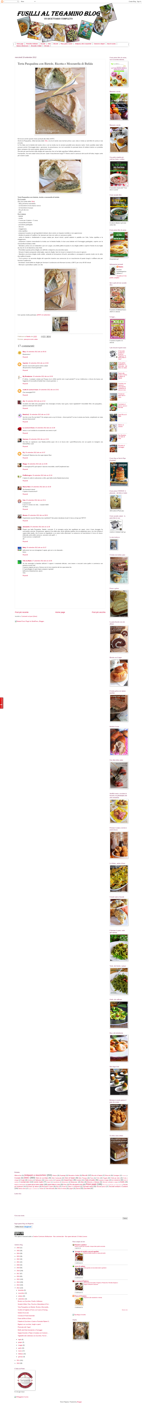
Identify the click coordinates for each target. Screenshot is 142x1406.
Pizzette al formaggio (121, 446)
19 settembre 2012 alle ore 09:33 (36, 351)
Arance (54, 1175)
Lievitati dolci (25, 1182)
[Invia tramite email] (42, 337)
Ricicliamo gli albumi (32, 1186)
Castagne (116, 1175)
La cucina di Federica (82, 1281)
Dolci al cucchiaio (42, 1178)
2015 (18, 1279)
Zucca (78, 1188)
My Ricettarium (27, 376)
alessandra (26, 527)
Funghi (23, 1180)
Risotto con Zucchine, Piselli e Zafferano (30, 1301)
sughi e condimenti (33, 1188)
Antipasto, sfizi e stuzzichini (83, 44)
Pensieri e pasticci (81, 1245)
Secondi (42, 44)
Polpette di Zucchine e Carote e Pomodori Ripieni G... (34, 1321)
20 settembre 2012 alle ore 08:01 (38, 515)
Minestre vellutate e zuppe (110, 1182)
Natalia (121, 267)
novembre (21, 1293)
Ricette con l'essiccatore (116, 1184)
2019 (18, 1268)
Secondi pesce (101, 1186)
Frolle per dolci (115, 1178)
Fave (91, 1178)
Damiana (25, 439)
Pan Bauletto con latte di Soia (122, 436)
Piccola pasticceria (76, 1184)
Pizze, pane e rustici (66, 44)
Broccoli (107, 1175)
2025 (18, 1250)
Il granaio (58, 1180)
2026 (18, 1247)
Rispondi (25, 357)
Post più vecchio (99, 612)
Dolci (49, 44)
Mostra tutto (125, 1309)
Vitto (46, 141)
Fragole (105, 1178)
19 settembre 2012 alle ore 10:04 (38, 363)
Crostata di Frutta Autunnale (26, 1315)
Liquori (49, 1182)
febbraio (20, 1354)
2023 (18, 1256)
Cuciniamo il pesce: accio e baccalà (122, 405)
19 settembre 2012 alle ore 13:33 (39, 439)
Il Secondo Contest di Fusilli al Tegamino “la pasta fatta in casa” (122, 355)
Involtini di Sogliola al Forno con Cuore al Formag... (33, 1310)
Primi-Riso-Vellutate (32, 44)
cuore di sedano (80, 1266)
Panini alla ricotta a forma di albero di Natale (122, 375)
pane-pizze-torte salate (31, 339)
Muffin (122, 1182)
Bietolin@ (26, 414)
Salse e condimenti (74, 1186)
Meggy (25, 464)
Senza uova (22, 1188)
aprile (20, 1348)
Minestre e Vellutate (93, 1182)
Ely (24, 452)
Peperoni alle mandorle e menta (93, 1297)
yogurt (71, 1188)
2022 (18, 1259)
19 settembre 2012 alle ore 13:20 (39, 414)
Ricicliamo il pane (47, 1186)
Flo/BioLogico (27, 475)
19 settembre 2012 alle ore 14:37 (35, 452)
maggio (20, 1345)
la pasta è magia (104, 1180)
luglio (20, 1339)
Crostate (17, 1178)
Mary (24, 351)
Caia (24, 500)
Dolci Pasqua (83, 1178)
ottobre (20, 1296)
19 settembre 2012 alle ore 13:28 (45, 428)
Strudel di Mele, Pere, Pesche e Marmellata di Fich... (34, 1304)
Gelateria (30, 1180)
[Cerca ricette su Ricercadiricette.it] (79, 1314)
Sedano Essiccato (23, 1313)
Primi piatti (91, 1184)
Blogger (79, 1402)
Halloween (38, 1180)
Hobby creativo (48, 1180)
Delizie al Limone (121, 425)
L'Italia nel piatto (89, 1180)
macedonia (56, 1182)
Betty (24, 547)
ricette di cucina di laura (30, 389)
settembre (21, 1299)
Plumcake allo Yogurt (24, 1327)
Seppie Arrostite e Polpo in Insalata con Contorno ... (33, 1333)
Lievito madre (38, 1182)
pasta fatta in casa (54, 1184)
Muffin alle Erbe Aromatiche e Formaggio (30, 1330)
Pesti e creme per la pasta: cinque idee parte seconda (90, 1246)
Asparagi (62, 1175)
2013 (18, 1285)
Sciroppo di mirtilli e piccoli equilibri (87, 1251)
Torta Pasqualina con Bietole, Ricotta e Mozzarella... (33, 1307)
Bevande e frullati (36, 46)
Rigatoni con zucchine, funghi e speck (29, 1324)
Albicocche (17, 1175)
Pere (65, 1184)
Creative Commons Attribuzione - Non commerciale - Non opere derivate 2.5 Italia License (60, 1236)
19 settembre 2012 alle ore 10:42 (49, 389)
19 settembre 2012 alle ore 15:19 (42, 475)
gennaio (20, 1357)
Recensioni (105, 1184)
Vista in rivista (61, 1188)
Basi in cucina (111, 44)
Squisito (25, 363)
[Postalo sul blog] (44, 337)
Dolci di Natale (70, 1178)
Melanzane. (74, 1182)
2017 (18, 1273)
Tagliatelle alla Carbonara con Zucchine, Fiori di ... (33, 1336)
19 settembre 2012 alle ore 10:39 (43, 376)
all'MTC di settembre (43, 315)
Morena (25, 515)
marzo (20, 1351)
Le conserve (116, 1180)
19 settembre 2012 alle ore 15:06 (37, 464)
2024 (18, 1253)
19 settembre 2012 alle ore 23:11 (36, 500)
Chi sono (46, 46)
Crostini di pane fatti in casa (121, 395)
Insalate (78, 1180)
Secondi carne (88, 1186)
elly (24, 401)
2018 (18, 1270)
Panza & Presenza (80, 1296)
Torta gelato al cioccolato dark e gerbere (95, 1268)
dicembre (21, 1290)
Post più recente (21, 612)
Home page (20, 44)
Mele (82, 1182)
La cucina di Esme (29, 428)
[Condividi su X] (46, 337)
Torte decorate (50, 1188)
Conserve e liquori (99, 44)
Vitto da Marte (27, 561)
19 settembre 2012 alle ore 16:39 (41, 487)
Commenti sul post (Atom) (29, 616)
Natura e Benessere (22, 46)
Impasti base (68, 1180)
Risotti (64, 1186)
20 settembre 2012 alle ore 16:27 (36, 547)
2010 (18, 1363)
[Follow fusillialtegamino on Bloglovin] (23, 1228)
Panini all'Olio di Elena (24, 1318)
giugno (20, 1342)
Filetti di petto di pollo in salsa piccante (95, 1253)
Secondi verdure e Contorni (118, 1186)
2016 (18, 1276)
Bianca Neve (27, 487)
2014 (18, 1282)
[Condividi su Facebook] (48, 337)
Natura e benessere (20, 1184)
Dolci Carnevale (56, 1178)
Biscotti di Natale (97, 1175)
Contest (124, 1175)
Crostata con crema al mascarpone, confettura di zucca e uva (122, 387)
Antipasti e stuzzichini (35, 1175)
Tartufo (41, 1188)
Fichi (97, 1178)
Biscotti (55, 44)
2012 (18, 1288)
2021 (18, 1262)
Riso (57, 1186)
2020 (18, 1265)
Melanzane (65, 1182)
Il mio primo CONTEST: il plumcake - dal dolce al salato (122, 365)
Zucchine (87, 1188)
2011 (18, 1360)
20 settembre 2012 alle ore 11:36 (40, 527)
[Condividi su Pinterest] (50, 337)
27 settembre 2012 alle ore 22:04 (42, 561)
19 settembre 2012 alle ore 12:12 (35, 401)
